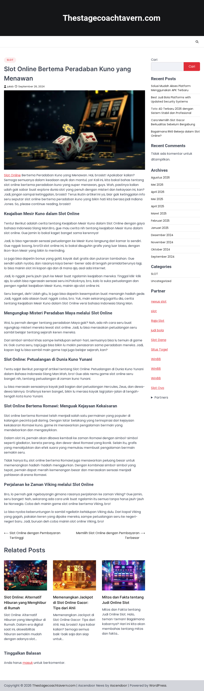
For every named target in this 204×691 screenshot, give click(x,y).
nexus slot (159, 301)
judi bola (157, 330)
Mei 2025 (157, 199)
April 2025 (157, 206)
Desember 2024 (162, 235)
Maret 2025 (159, 213)
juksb (10, 86)
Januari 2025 (160, 228)
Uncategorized (161, 281)
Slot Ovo (157, 388)
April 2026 (157, 192)
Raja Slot (157, 320)
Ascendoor (118, 685)
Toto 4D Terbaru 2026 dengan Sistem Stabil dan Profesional (172, 111)
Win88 (156, 359)
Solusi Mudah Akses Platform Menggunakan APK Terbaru (171, 88)
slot (154, 311)
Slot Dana (158, 340)
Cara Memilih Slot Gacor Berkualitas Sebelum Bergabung (173, 122)
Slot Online (12, 175)
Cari (154, 59)
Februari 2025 (160, 221)
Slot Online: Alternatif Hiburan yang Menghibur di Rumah (25, 602)
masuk (28, 662)
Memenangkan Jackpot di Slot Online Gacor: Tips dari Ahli (73, 602)
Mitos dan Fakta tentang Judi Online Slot (123, 600)
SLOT (10, 60)
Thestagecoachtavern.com (112, 18)
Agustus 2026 (160, 177)
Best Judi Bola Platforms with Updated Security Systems (171, 99)
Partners (161, 397)
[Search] (197, 42)
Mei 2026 (157, 185)
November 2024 (162, 242)
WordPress (157, 685)
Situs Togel (159, 349)
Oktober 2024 (160, 249)
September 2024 (163, 257)
